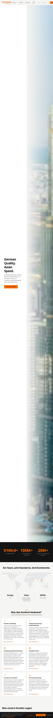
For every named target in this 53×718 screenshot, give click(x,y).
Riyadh (44, 598)
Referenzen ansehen (11, 286)
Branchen (28, 2)
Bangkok (28, 598)
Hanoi (28, 600)
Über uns (34, 2)
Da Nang (25, 600)
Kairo (41, 598)
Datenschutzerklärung (10, 716)
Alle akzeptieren (40, 715)
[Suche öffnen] (39, 2)
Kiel (10, 598)
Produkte (21, 2)
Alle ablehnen (31, 715)
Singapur (24, 598)
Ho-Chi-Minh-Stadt (26, 599)
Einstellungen (49, 715)
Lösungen (14, 2)
